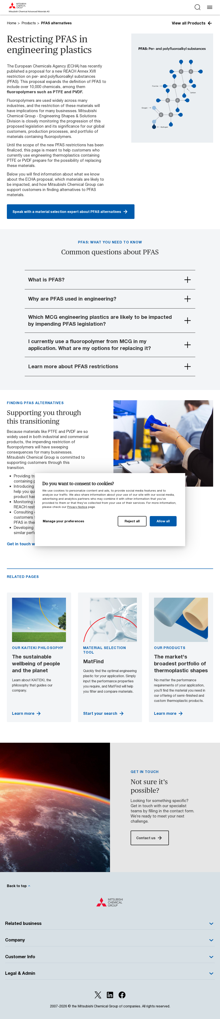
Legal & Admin (20, 973)
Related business (23, 923)
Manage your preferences (63, 521)
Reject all (132, 521)
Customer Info (20, 956)
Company (15, 939)
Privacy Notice (77, 507)
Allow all (163, 521)
